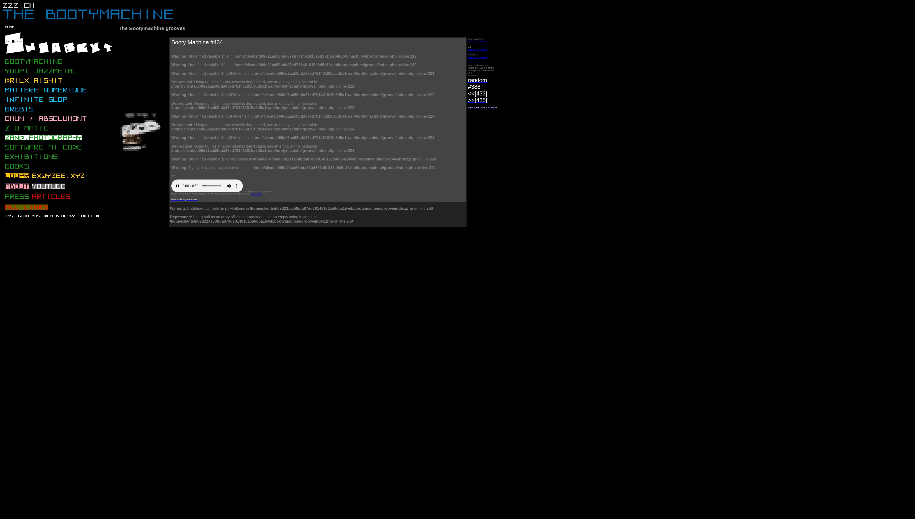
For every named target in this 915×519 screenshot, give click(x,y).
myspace (482, 41)
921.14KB (256, 194)
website (472, 41)
